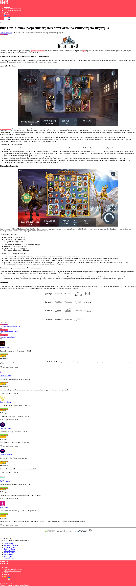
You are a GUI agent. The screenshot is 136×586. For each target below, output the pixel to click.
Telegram (7, 14)
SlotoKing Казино (6, 455)
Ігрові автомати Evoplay (8, 337)
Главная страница (6, 33)
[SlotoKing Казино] (2, 453)
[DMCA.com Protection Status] (50, 532)
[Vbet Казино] (2, 505)
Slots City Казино (6, 402)
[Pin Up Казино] (2, 479)
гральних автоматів (37, 51)
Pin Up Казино (5, 481)
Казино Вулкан (5, 347)
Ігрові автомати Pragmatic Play (10, 326)
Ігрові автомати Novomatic (9, 332)
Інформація (4, 354)
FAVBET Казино (5, 428)
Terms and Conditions (11, 545)
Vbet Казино (4, 507)
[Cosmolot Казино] (2, 374)
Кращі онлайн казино (13, 10)
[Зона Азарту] (4, 3)
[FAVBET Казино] (2, 426)
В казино (3, 356)
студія (84, 51)
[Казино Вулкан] (2, 346)
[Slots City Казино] (2, 400)
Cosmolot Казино (5, 376)
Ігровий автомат (5, 129)
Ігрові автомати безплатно (13, 8)
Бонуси (6, 12)
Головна (7, 7)
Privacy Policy (8, 543)
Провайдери (4, 34)
